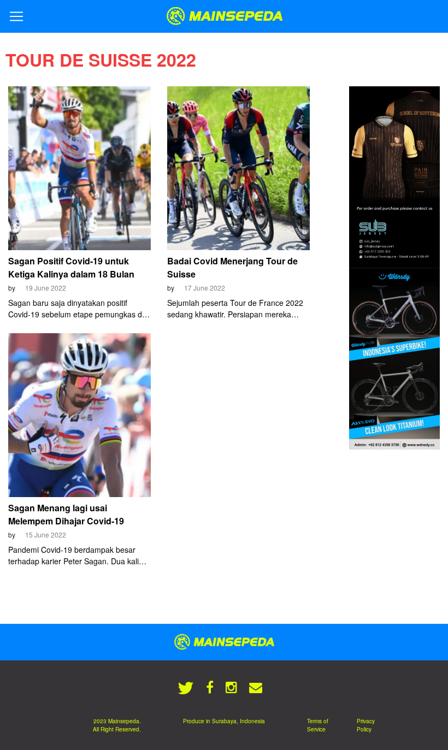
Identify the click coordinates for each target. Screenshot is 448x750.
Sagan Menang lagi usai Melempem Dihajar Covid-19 (66, 514)
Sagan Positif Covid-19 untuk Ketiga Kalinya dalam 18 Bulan (71, 267)
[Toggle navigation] (16, 16)
